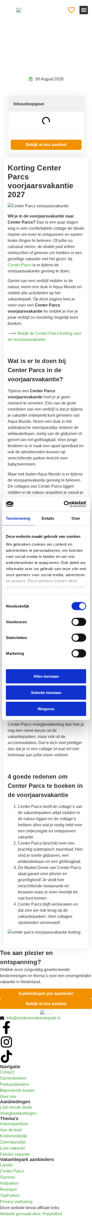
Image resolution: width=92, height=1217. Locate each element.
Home (12, 32)
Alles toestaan (46, 676)
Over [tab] (76, 518)
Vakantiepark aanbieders (27, 1159)
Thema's (9, 1118)
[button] (83, 10)
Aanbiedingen (15, 1101)
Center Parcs (19, 265)
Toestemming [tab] (18, 518)
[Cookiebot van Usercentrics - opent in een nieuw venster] (65, 504)
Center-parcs (31, 32)
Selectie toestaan (46, 692)
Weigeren (46, 708)
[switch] (79, 622)
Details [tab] (48, 518)
